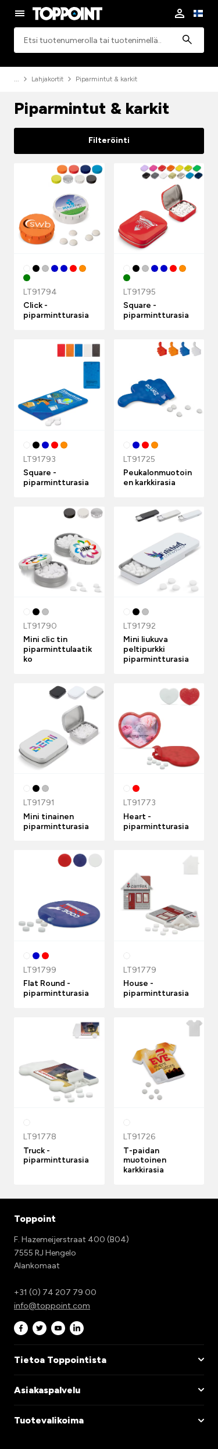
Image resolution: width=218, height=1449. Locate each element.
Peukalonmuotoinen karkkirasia (157, 477)
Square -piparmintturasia (156, 310)
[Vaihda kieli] (198, 13)
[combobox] (109, 40)
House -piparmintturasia (156, 988)
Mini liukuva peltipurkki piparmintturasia (156, 649)
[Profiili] (179, 13)
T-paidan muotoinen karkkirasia (144, 1160)
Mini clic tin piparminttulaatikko (57, 649)
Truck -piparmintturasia (56, 1155)
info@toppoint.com (52, 1306)
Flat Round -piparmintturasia (56, 988)
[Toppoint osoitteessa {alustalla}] (21, 1328)
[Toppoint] (67, 13)
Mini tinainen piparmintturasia (56, 821)
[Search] (187, 40)
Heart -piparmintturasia (156, 821)
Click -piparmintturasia (56, 310)
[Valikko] (19, 13)
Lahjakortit (47, 79)
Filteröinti (109, 140)
